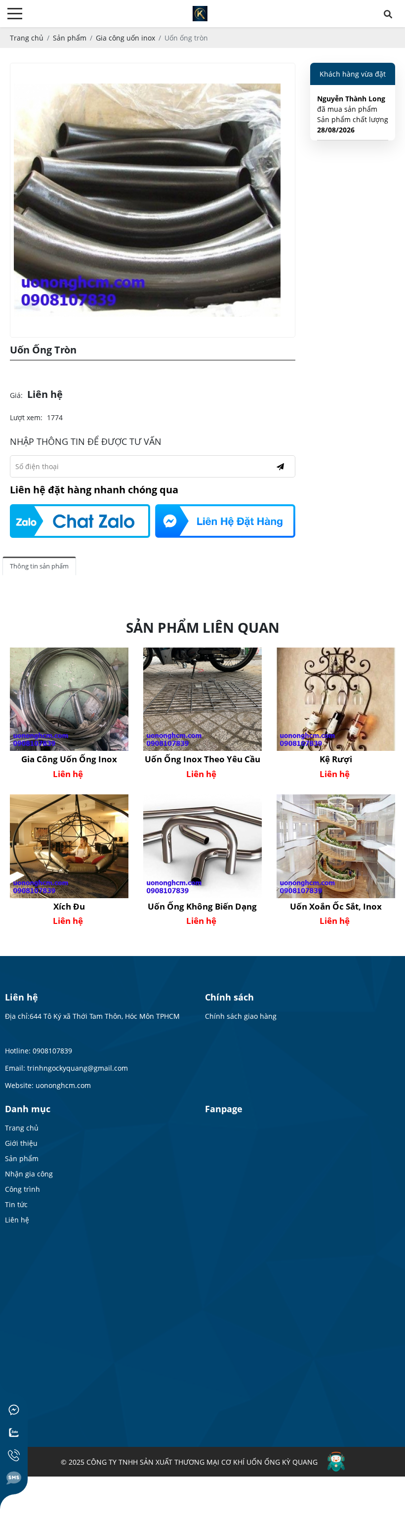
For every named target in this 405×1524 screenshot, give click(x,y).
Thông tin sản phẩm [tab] (39, 566)
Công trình (22, 1189)
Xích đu (69, 906)
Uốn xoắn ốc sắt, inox (336, 906)
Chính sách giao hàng (241, 1016)
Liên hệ (17, 1219)
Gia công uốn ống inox (69, 759)
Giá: (16, 395)
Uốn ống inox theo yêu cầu (202, 759)
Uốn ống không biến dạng (202, 906)
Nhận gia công (29, 1173)
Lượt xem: (26, 417)
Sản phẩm (22, 1158)
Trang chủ (22, 1127)
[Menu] (14, 13)
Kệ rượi (336, 759)
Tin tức (16, 1204)
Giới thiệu (21, 1143)
